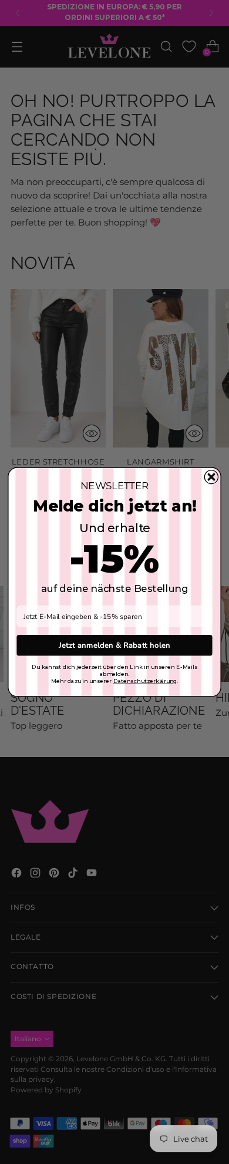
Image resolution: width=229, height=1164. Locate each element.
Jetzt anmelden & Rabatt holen (114, 645)
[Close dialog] (211, 477)
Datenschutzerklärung (145, 681)
